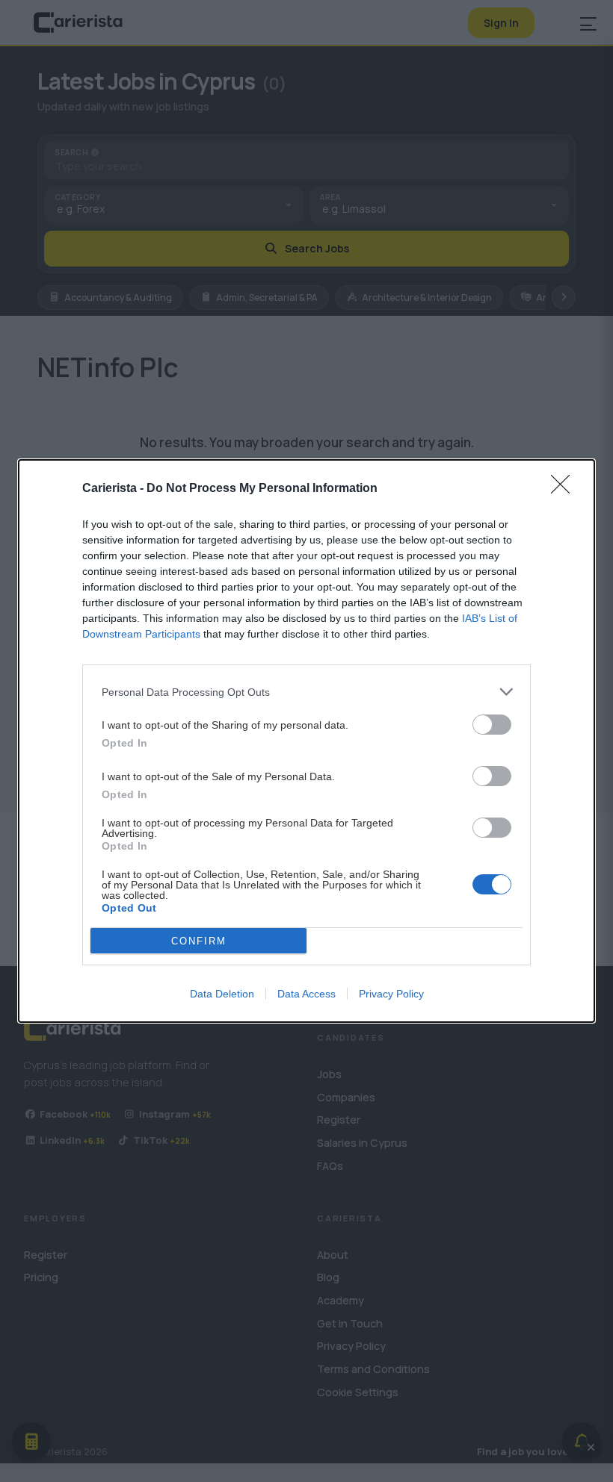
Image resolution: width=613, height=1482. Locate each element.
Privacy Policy (391, 994)
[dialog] (306, 741)
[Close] (565, 489)
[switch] (491, 724)
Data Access (306, 994)
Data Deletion (222, 994)
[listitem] (306, 692)
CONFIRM (199, 941)
